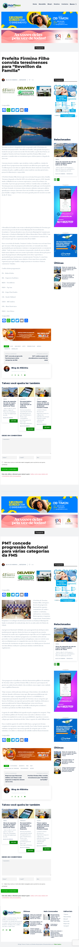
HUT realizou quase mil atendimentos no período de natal (38, 358)
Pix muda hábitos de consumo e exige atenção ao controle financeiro (25, 404)
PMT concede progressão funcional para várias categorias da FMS (13, 358)
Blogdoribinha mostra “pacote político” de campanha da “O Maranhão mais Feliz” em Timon (55, 918)
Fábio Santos (57, 944)
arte (23, 346)
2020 (11, 346)
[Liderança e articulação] (47, 926)
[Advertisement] (26, 212)
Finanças (23, 399)
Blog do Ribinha (11, 80)
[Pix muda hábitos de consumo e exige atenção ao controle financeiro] (26, 392)
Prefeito (7, 349)
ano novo (18, 346)
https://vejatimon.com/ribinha (18, 371)
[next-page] (58, 179)
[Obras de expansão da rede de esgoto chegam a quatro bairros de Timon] (10, 392)
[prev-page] (55, 179)
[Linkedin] (18, 374)
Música (39, 346)
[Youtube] (24, 374)
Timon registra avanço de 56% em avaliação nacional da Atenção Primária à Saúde (43, 404)
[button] (73, 4)
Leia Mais (13, 420)
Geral (5, 399)
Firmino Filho (31, 346)
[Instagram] (15, 374)
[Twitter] (21, 374)
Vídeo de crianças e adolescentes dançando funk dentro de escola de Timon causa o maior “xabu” (56, 934)
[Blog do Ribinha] (3, 79)
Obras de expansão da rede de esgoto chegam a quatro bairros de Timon (9, 404)
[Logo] (11, 6)
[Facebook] (12, 374)
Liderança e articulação (54, 925)
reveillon (15, 349)
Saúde (39, 399)
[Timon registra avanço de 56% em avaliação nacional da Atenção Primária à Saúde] (43, 392)
